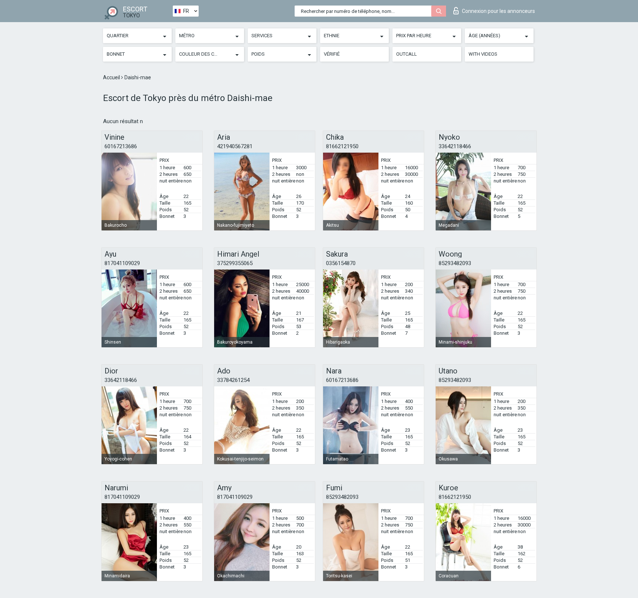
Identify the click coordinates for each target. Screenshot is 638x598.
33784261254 (233, 380)
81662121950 (342, 146)
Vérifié (332, 54)
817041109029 (122, 263)
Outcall (406, 54)
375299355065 (235, 263)
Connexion (498, 11)
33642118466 (455, 146)
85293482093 (455, 263)
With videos (483, 54)
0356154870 (341, 263)
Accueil (112, 77)
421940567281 (235, 146)
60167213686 (120, 146)
